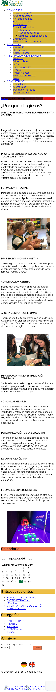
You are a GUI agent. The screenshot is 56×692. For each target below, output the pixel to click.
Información (24, 30)
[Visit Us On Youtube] (15, 689)
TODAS (11, 632)
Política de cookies (41, 652)
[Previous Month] (3, 559)
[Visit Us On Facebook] (38, 686)
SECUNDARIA (14, 629)
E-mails (17, 70)
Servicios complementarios (27, 41)
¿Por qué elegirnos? (23, 18)
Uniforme (17, 64)
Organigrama (20, 38)
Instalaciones (20, 24)
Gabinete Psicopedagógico (32, 35)
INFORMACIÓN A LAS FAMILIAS (24, 55)
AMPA (16, 78)
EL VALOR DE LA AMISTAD (21, 597)
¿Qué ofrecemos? (22, 16)
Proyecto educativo (23, 27)
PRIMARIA (12, 626)
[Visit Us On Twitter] (15, 686)
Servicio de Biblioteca (24, 75)
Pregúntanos (19, 84)
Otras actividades (22, 67)
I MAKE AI (12, 603)
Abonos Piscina (21, 92)
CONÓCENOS (14, 10)
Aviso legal (13, 654)
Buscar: (5, 647)
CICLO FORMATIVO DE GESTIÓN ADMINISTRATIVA (25, 607)
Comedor (18, 58)
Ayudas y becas (21, 53)
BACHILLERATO (16, 621)
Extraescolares (20, 61)
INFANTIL (12, 623)
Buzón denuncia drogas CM (28, 657)
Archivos (5, 644)
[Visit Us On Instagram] (39, 689)
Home (4, 98)
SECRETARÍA (14, 44)
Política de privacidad (14, 652)
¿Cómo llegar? (20, 87)
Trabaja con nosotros (24, 89)
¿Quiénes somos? (22, 13)
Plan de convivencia (28, 33)
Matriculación (20, 50)
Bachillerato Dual (22, 21)
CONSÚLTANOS (15, 81)
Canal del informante (36, 654)
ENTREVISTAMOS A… (18, 600)
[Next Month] (30, 559)
